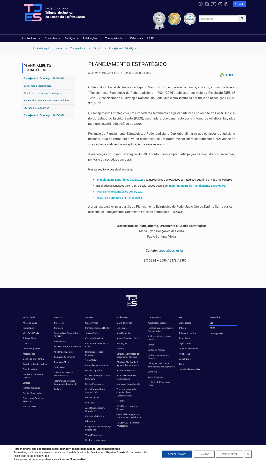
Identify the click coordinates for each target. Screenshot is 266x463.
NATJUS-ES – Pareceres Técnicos (127, 407)
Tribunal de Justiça (187, 333)
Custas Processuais (94, 384)
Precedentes (60, 341)
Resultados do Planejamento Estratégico (46, 100)
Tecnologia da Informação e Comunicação (160, 329)
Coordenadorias (30, 369)
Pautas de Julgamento (64, 357)
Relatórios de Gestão (126, 370)
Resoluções (121, 343)
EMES (212, 328)
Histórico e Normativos (36, 107)
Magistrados (29, 353)
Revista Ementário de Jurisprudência (126, 377)
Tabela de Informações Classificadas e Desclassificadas (126, 392)
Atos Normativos (124, 333)
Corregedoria (216, 333)
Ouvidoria (152, 371)
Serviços (70, 38)
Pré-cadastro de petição (96, 365)
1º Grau (182, 328)
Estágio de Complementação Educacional (98, 428)
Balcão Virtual (92, 323)
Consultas (51, 38)
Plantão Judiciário (31, 388)
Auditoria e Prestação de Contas (159, 338)
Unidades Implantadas (189, 369)
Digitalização (185, 323)
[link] (239, 4)
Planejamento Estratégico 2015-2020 (44, 115)
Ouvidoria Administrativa (35, 364)
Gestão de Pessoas (156, 350)
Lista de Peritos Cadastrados (67, 346)
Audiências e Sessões (157, 323)
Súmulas (120, 348)
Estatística (136, 38)
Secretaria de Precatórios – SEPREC (66, 335)
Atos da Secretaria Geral (127, 338)
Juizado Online (92, 333)
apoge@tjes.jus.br (171, 250)
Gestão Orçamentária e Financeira (159, 356)
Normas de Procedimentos (128, 384)
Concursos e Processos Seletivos (33, 400)
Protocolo (58, 328)
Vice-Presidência (31, 333)
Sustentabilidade (156, 377)
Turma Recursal (186, 338)
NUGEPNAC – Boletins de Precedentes (128, 424)
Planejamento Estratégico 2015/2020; (120, 191)
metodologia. (135, 197)
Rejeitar (204, 454)
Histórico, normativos (110, 197)
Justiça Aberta (61, 367)
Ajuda (181, 364)
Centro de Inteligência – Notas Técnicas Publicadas (128, 416)
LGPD (150, 38)
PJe (180, 317)
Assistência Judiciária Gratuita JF (95, 409)
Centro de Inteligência (33, 359)
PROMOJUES (29, 406)
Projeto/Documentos (188, 348)
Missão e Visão (30, 323)
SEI (211, 323)
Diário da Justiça (124, 323)
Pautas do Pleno (61, 362)
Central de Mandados (95, 440)
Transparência (113, 38)
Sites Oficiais (91, 360)
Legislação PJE (186, 343)
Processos (59, 323)
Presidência (28, 328)
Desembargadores (31, 348)
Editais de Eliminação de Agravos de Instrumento (127, 364)
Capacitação (185, 359)
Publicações (90, 38)
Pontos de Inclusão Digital (97, 328)
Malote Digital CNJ (94, 370)
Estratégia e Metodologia (37, 85)
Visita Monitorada (93, 435)
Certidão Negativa (94, 338)
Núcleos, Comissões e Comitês (33, 376)
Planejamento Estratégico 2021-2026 (44, 78)
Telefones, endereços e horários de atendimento (65, 382)
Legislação (121, 328)
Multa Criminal (92, 397)
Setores (26, 382)
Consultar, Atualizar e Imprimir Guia (95, 391)
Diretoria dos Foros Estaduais (94, 353)
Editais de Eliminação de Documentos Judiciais (127, 355)
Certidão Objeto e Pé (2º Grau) (96, 345)
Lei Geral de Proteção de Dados (159, 384)
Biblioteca (90, 421)
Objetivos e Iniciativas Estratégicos (43, 93)
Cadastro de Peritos (94, 416)
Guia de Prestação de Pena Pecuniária (97, 377)
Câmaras (27, 343)
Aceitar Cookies (177, 454)
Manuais (120, 400)
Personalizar (229, 454)
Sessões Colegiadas (32, 393)
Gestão (151, 344)
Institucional (29, 38)
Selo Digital (90, 402)
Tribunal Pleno (29, 338)
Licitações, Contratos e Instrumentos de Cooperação (161, 365)
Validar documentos (63, 352)
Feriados (58, 389)
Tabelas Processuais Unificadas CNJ (63, 374)
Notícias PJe (184, 353)
